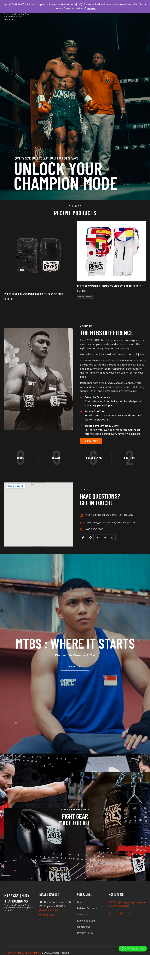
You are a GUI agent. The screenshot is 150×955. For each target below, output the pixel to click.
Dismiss (91, 8)
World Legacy (12, 296)
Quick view (21, 279)
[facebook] (98, 538)
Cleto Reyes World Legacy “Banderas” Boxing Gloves (36, 286)
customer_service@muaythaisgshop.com (110, 522)
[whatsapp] (112, 538)
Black (80, 308)
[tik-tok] (83, 538)
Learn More (75, 666)
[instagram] (90, 538)
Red (88, 308)
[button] (133, 948)
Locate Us (48, 914)
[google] (105, 538)
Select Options (55, 279)
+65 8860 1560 (51, 910)
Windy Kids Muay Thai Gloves (94, 294)
